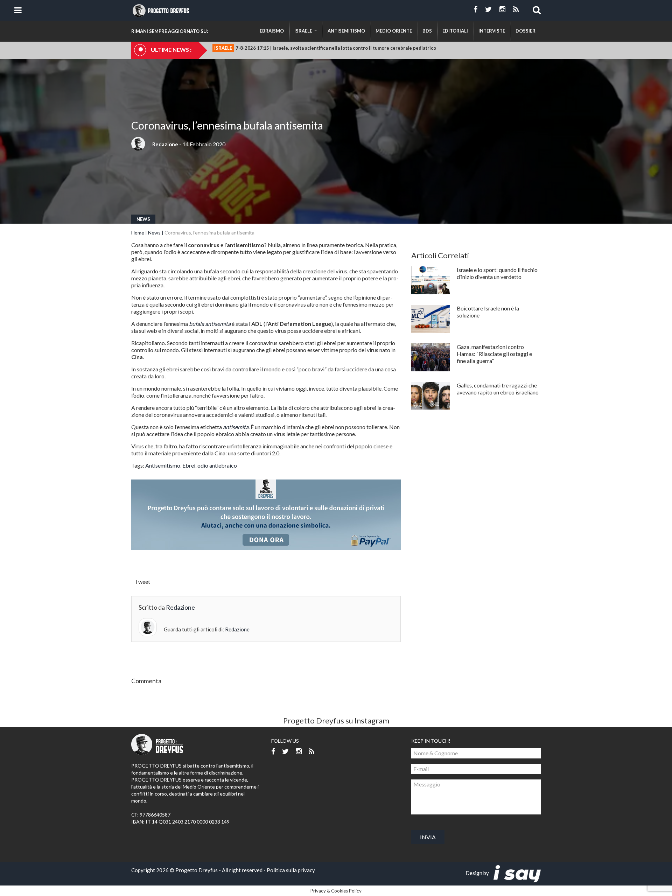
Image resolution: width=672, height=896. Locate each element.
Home (137, 233)
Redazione (165, 144)
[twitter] (488, 9)
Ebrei (188, 465)
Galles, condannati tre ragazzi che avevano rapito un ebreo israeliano (498, 389)
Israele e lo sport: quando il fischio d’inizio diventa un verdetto (497, 273)
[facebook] (475, 9)
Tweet (142, 581)
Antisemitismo (162, 465)
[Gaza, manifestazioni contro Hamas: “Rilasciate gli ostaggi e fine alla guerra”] (430, 357)
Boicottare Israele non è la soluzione (488, 311)
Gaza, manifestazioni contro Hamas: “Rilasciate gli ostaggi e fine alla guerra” (494, 353)
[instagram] (502, 9)
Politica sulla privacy (291, 870)
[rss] (516, 9)
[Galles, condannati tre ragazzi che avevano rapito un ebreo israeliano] (430, 396)
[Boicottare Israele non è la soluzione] (430, 319)
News (143, 219)
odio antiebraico (217, 465)
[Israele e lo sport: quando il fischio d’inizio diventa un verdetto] (430, 280)
